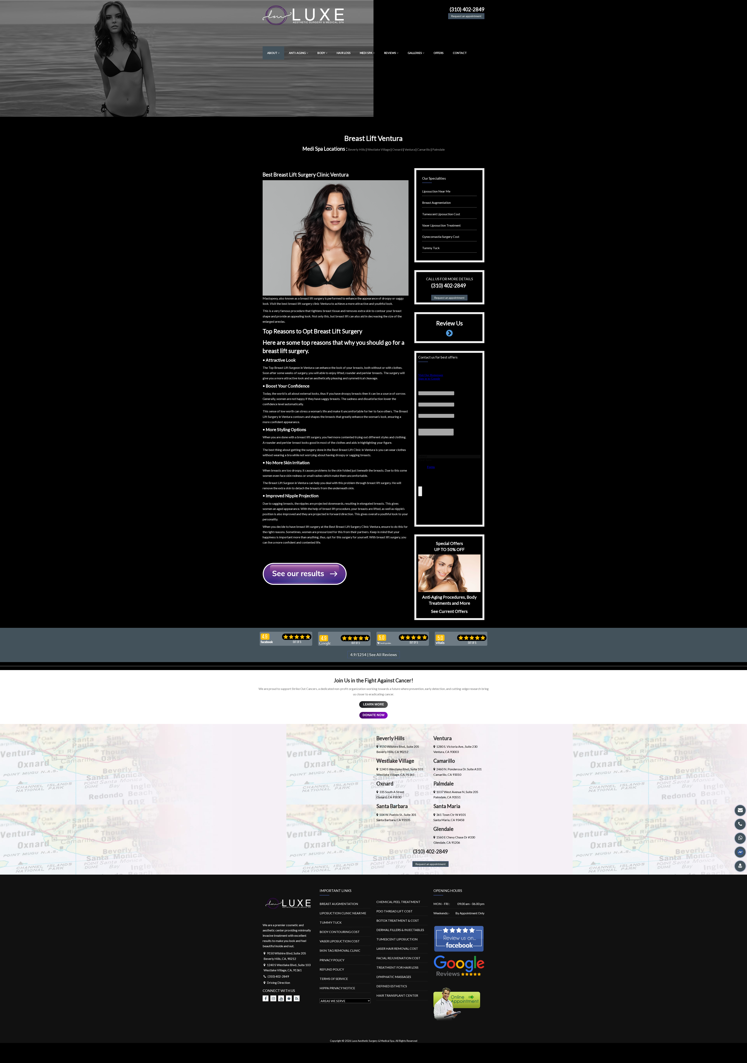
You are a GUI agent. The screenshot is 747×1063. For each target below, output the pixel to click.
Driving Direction (278, 982)
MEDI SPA (366, 52)
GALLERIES (415, 52)
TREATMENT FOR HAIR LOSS (397, 967)
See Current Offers (449, 611)
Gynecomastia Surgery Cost (440, 236)
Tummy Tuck (431, 248)
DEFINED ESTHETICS (391, 986)
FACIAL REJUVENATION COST (398, 958)
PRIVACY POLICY (332, 960)
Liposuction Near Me (436, 191)
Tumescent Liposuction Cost (441, 214)
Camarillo (423, 149)
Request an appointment (466, 16)
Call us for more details (449, 279)
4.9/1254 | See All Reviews (373, 654)
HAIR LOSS (344, 52)
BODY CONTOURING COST (340, 932)
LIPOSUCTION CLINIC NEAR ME (343, 913)
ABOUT (272, 52)
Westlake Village (378, 149)
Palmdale (438, 149)
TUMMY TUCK (331, 922)
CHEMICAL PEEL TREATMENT (398, 902)
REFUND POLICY (332, 969)
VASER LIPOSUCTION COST (340, 941)
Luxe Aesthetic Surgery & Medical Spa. (373, 1040)
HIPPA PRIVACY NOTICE (337, 988)
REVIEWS (390, 52)
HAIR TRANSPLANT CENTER (397, 995)
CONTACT (460, 52)
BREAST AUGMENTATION (339, 904)
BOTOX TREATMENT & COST (397, 920)
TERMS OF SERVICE (334, 978)
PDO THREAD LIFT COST (394, 911)
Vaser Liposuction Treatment (441, 225)
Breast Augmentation (436, 202)
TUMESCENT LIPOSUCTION (397, 939)
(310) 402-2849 (467, 9)
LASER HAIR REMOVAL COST (397, 948)
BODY (321, 52)
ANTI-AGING (297, 52)
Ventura (409, 149)
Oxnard (397, 149)
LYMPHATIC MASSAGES (393, 977)
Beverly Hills (356, 149)
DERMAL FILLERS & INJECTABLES (400, 930)
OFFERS (439, 52)
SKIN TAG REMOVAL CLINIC (340, 950)
